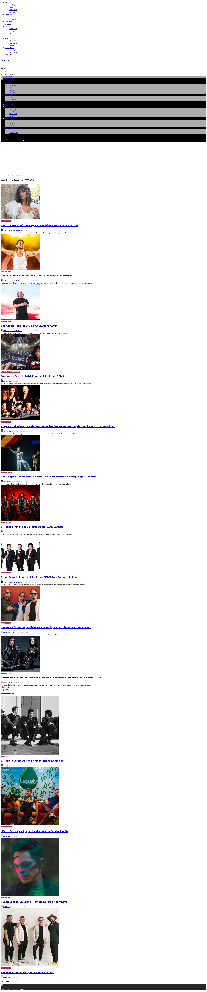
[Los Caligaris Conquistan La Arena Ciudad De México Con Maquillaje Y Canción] (20, 470)
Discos (11, 17)
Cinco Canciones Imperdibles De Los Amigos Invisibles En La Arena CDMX (46, 627)
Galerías (8, 22)
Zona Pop (9, 38)
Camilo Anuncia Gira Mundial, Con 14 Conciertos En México (36, 275)
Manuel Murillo (7, 682)
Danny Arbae (7, 381)
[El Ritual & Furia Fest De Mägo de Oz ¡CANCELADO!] (20, 520)
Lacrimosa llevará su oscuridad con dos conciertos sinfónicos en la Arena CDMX (51, 677)
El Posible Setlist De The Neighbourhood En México (32, 760)
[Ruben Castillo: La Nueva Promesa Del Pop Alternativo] (30, 895)
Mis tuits (4, 72)
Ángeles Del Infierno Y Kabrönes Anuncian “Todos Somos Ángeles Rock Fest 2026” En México (58, 426)
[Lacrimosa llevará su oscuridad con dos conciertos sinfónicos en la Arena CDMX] (20, 671)
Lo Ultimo (12, 41)
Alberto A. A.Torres (8, 632)
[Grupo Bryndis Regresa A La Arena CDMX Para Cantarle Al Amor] (20, 571)
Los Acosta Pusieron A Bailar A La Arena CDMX (29, 326)
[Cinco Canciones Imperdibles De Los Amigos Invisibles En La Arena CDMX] (20, 621)
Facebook (5, 60)
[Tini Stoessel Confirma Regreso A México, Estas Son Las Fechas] (20, 219)
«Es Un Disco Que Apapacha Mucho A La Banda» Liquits (34, 831)
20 (8, 687)
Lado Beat (13, 29)
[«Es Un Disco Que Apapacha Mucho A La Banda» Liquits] (30, 825)
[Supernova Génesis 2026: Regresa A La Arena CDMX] (20, 369)
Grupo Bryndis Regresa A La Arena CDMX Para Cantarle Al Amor (40, 577)
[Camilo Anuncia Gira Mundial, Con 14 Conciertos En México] (20, 269)
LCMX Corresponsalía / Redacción (12, 230)
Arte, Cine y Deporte (8, 372)
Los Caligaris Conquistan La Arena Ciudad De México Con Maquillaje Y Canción (48, 476)
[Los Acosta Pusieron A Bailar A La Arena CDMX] (20, 319)
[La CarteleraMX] (7, 77)
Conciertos (13, 19)
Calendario (10, 24)
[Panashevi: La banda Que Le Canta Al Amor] (30, 966)
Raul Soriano (6, 907)
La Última (12, 5)
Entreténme (13, 36)
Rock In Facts (14, 7)
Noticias (8, 3)
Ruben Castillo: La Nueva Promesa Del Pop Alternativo (34, 902)
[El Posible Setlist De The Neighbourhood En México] (30, 754)
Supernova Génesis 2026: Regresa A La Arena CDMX (32, 376)
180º (6, 26)
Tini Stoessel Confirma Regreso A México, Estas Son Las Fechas (39, 225)
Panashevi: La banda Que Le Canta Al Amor (27, 972)
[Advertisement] (103, 158)
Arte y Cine (13, 33)
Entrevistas (13, 10)
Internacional (13, 52)
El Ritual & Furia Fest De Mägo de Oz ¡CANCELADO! (32, 527)
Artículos (12, 12)
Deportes (12, 31)
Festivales (9, 48)
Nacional (12, 50)
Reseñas (8, 14)
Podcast (8, 55)
